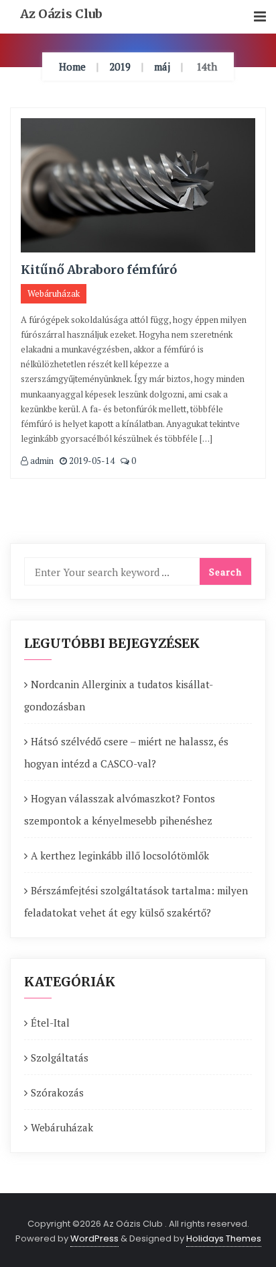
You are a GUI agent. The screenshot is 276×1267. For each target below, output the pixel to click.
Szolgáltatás (59, 1057)
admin (41, 461)
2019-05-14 (91, 461)
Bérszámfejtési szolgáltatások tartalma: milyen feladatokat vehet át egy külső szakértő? (136, 901)
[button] (260, 17)
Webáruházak (53, 293)
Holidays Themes (223, 1238)
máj (162, 66)
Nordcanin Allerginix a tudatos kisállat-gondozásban (118, 695)
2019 (120, 66)
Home (72, 66)
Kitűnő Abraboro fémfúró (99, 269)
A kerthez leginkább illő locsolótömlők (120, 855)
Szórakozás (57, 1092)
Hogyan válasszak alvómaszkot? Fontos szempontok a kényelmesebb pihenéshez (119, 809)
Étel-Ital (50, 1022)
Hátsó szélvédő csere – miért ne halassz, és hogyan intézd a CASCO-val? (126, 752)
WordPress (94, 1238)
